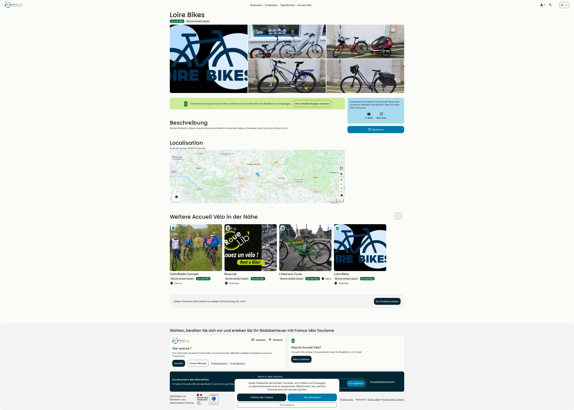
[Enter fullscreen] (341, 168)
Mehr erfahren (301, 359)
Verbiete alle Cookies (261, 397)
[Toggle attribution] (342, 195)
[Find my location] (341, 174)
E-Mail (369, 117)
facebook (278, 339)
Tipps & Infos (287, 5)
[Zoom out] (341, 184)
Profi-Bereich (237, 363)
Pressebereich (219, 363)
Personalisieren (287, 405)
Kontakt (178, 363)
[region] (257, 176)
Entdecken (271, 5)
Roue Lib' (231, 274)
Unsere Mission (198, 363)
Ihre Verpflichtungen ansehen (312, 103)
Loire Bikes (341, 274)
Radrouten (256, 5)
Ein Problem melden (387, 301)
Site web (381, 117)
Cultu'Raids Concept (184, 274)
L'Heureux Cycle (290, 274)
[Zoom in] (341, 180)
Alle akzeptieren (312, 397)
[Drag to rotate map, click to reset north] (341, 188)
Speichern (378, 129)
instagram (261, 339)
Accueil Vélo (304, 5)
